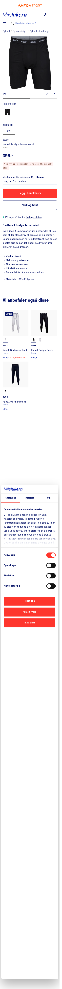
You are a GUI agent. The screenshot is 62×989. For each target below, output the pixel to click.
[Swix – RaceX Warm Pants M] (15, 386)
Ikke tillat (29, 622)
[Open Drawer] (4, 23)
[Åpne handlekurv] (53, 14)
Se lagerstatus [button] (33, 217)
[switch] (51, 565)
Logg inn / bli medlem (14, 181)
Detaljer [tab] (29, 498)
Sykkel (6, 31)
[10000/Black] (7, 112)
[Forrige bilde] (47, 94)
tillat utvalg (29, 612)
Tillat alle (30, 601)
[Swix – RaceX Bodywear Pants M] (15, 334)
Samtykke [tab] (10, 498)
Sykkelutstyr (19, 31)
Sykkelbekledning (39, 31)
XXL (9, 131)
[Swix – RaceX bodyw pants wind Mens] (44, 334)
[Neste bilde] (54, 94)
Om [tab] (48, 498)
